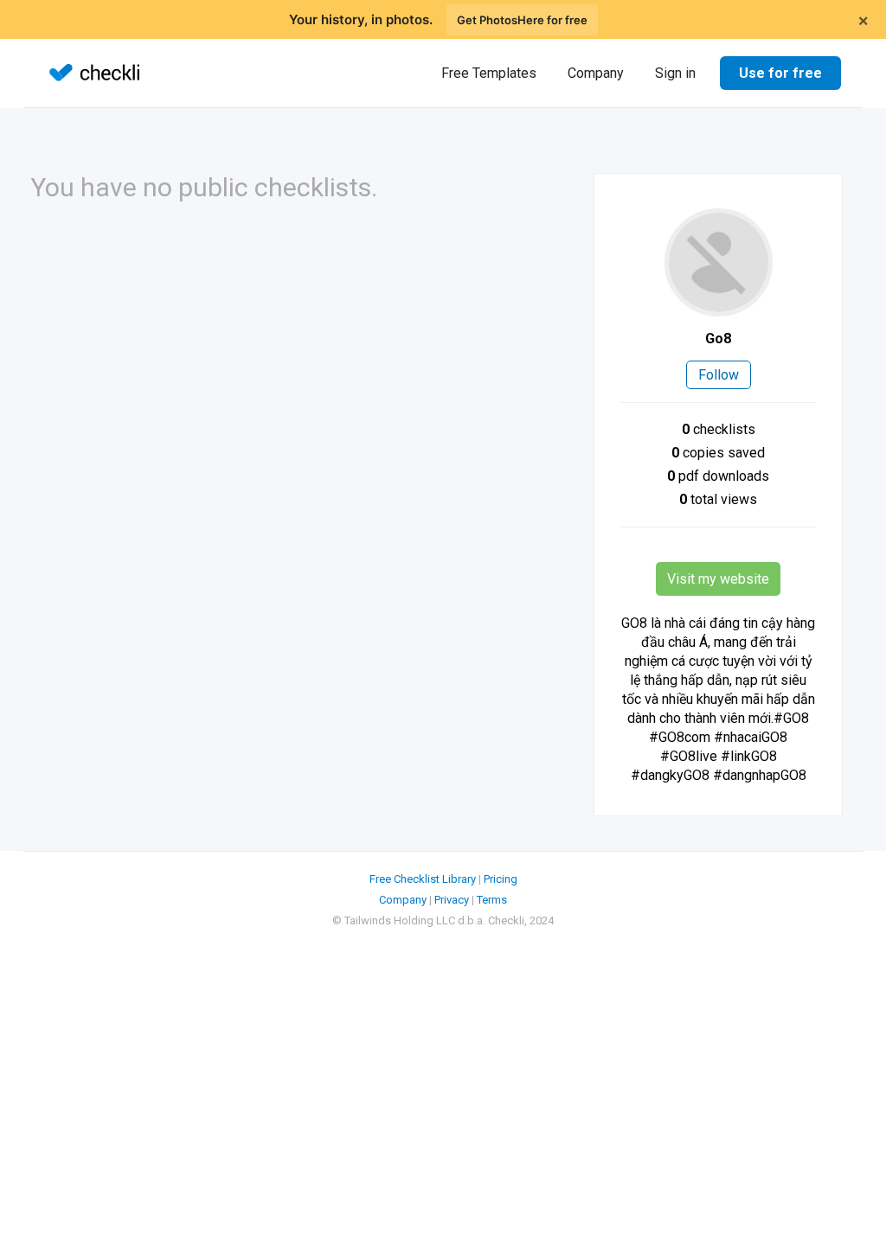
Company (596, 73)
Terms (492, 899)
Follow (718, 375)
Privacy (451, 899)
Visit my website (718, 579)
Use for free (780, 73)
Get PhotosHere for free (522, 20)
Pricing (500, 878)
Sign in (675, 73)
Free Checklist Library (422, 878)
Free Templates (488, 73)
